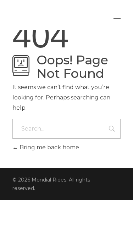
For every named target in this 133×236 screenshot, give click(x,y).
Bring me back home (48, 147)
